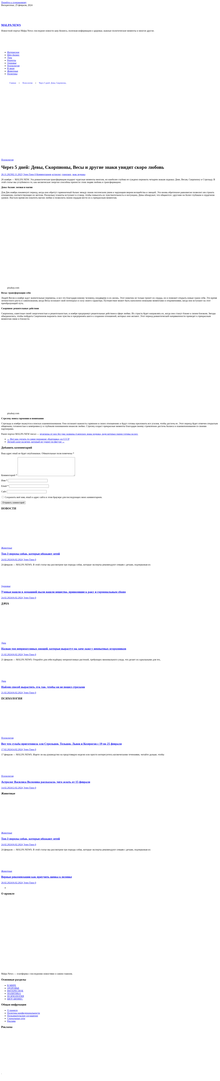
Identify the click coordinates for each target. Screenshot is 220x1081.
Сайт (3, 491)
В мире (11, 68)
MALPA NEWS (11, 25)
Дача (9, 57)
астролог (56, 174)
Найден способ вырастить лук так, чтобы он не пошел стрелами (43, 687)
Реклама (11, 1021)
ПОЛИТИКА (14, 993)
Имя (4, 480)
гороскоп (66, 174)
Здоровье (11, 63)
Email (5, 486)
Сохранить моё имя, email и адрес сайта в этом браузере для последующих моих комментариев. (53, 497)
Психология (13, 65)
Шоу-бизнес (13, 55)
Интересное (13, 52)
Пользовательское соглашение (22, 1015)
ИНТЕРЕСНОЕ (15, 990)
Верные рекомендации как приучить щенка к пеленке (36, 876)
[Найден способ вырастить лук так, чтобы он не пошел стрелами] (17, 676)
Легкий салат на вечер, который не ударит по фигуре (36, 441)
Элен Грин (29, 174)
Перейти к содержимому (13, 2)
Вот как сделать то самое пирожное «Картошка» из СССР (38, 439)
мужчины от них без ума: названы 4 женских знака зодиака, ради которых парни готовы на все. (89, 434)
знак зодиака (78, 174)
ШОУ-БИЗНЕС (15, 999)
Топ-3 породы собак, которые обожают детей (30, 553)
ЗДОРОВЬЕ (13, 988)
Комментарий (9, 475)
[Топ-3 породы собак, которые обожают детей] (36, 543)
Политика (12, 74)
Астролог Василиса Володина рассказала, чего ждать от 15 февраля (45, 781)
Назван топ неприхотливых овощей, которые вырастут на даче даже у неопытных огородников (63, 648)
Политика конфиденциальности (23, 1013)
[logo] (110, 971)
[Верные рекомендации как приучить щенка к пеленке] (17, 866)
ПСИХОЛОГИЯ (15, 996)
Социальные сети (16, 1018)
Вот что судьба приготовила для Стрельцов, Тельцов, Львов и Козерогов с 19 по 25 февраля (61, 743)
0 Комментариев (43, 174)
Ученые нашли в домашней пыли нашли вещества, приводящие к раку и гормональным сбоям (63, 591)
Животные (12, 71)
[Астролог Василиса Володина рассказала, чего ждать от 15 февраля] (17, 771)
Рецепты (11, 60)
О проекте (12, 1010)
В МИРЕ (11, 985)
